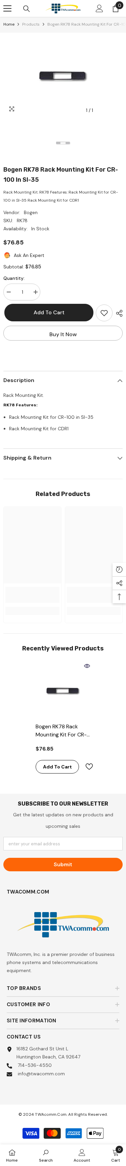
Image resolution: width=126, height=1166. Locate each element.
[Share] (118, 313)
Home (8, 24)
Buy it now (63, 334)
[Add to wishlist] (104, 312)
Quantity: (14, 278)
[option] (63, 75)
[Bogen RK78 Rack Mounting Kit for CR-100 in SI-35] (63, 690)
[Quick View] (87, 666)
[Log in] (99, 8)
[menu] (7, 8)
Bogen (31, 212)
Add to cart (48, 312)
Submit (63, 864)
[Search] (27, 9)
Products (31, 24)
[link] (32, 595)
